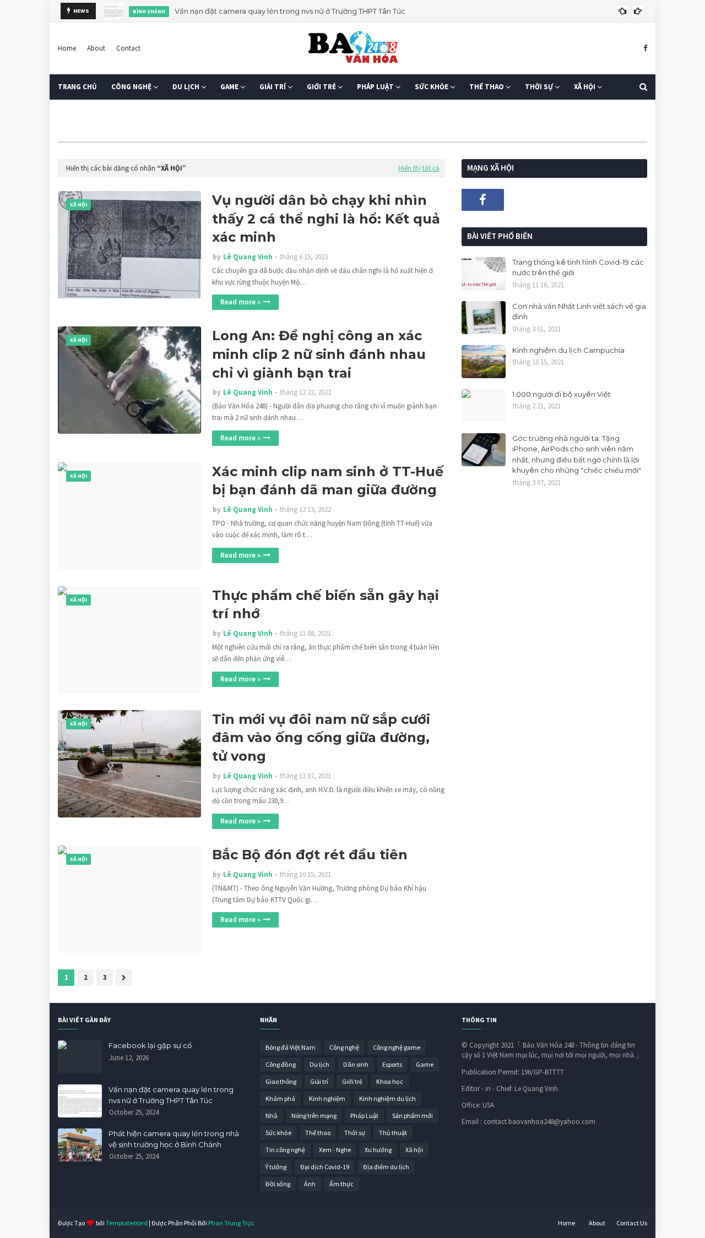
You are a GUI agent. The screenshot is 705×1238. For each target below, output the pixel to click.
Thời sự (354, 1132)
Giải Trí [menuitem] (272, 86)
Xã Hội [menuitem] (584, 86)
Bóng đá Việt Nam (290, 1047)
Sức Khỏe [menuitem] (431, 86)
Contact (128, 48)
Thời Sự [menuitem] (539, 86)
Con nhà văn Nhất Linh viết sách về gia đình (579, 311)
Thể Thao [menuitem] (486, 86)
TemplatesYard (127, 1223)
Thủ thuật (393, 1132)
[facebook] (644, 48)
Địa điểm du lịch (386, 1167)
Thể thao (317, 1132)
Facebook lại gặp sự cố (150, 1045)
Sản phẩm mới (412, 1115)
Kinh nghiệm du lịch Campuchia (568, 350)
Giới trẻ (352, 1081)
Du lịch (319, 1064)
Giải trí (319, 1081)
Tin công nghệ (285, 1150)
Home (67, 48)
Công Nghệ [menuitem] (131, 86)
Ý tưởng (275, 1167)
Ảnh (310, 1184)
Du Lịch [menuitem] (185, 86)
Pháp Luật (364, 1115)
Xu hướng (378, 1150)
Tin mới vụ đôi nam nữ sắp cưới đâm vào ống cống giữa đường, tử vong (321, 737)
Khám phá (280, 1098)
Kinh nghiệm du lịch (387, 1098)
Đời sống (277, 1184)
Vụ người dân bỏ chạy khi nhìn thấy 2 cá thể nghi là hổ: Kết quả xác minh (326, 218)
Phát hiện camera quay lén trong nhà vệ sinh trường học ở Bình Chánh (174, 1139)
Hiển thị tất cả (419, 168)
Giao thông (280, 1081)
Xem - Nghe (335, 1150)
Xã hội (414, 1150)
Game (424, 1064)
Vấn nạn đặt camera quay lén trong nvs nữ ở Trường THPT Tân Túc (290, 11)
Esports (392, 1064)
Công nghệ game (396, 1047)
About (96, 48)
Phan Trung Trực (231, 1223)
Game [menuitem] (229, 86)
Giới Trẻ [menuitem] (321, 86)
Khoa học (389, 1081)
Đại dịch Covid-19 (324, 1167)
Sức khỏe (278, 1132)
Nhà (271, 1115)
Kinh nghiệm (327, 1098)
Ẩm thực (341, 1184)
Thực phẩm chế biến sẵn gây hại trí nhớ (325, 604)
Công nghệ (344, 1047)
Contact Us (631, 1223)
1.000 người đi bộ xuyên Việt (561, 394)
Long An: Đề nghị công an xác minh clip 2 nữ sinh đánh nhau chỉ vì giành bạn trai (319, 354)
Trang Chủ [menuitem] (77, 86)
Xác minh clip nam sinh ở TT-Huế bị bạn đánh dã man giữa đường (327, 480)
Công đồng (280, 1064)
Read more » (240, 302)
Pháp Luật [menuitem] (375, 86)
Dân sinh (355, 1064)
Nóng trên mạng (314, 1115)
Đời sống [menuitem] (81, 112)
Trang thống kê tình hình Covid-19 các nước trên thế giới (578, 267)
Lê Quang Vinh (248, 256)
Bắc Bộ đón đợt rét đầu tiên (310, 855)
